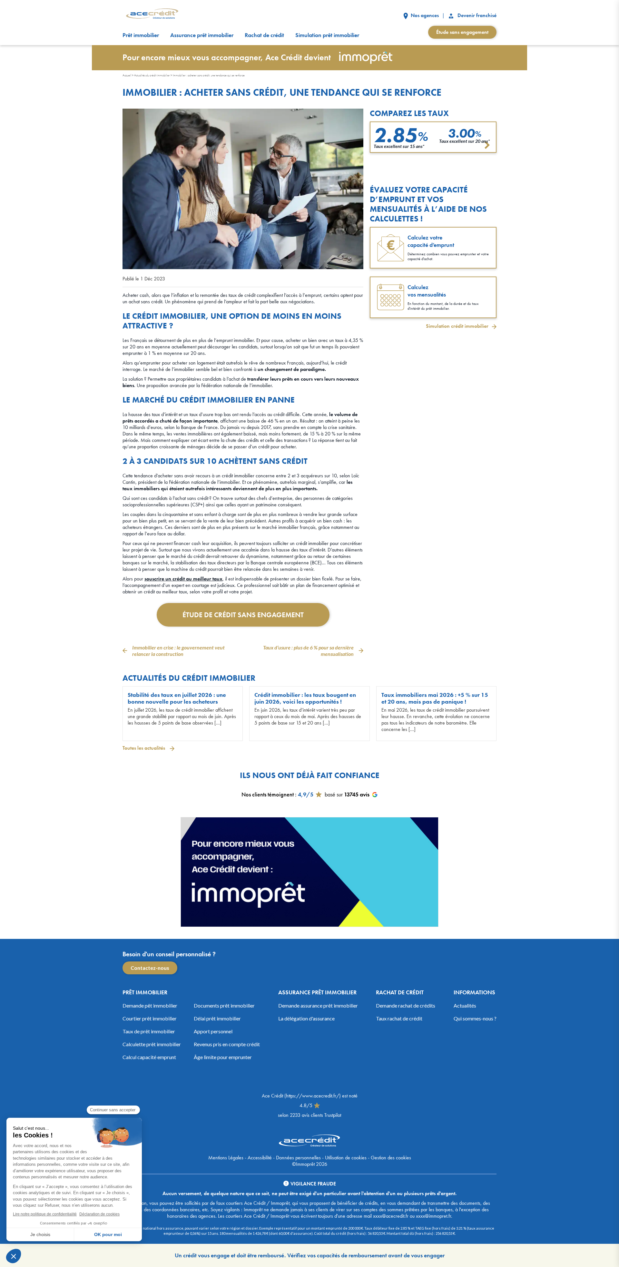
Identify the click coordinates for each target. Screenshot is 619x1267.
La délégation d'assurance (306, 1018)
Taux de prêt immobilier (149, 1031)
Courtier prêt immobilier (150, 1018)
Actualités (465, 1005)
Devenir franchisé (476, 15)
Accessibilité (260, 1157)
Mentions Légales (225, 1157)
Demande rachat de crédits (405, 1005)
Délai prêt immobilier (217, 1018)
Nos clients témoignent (267, 794)
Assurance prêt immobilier (201, 35)
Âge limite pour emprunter (223, 1057)
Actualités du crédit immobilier (152, 75)
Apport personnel (213, 1031)
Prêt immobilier (141, 35)
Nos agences (424, 15)
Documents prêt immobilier (224, 1005)
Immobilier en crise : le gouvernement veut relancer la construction (178, 650)
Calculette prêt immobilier (152, 1044)
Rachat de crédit (264, 35)
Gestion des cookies (391, 1157)
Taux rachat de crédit (399, 1018)
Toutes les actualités (144, 748)
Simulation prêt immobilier (327, 35)
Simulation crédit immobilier (457, 326)
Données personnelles (298, 1157)
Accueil (127, 75)
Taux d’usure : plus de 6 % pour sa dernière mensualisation (308, 650)
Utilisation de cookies (346, 1157)
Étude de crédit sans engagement (243, 614)
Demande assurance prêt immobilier (318, 1005)
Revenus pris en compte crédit (227, 1044)
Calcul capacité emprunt (149, 1057)
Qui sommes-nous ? (475, 1018)
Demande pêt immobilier (150, 1005)
